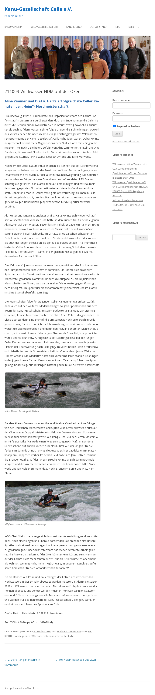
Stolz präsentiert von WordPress (22, 688)
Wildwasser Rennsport (44, 26)
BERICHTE (134, 26)
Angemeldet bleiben (128, 126)
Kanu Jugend (74, 26)
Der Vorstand (98, 26)
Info (117, 26)
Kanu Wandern (13, 26)
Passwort (117, 113)
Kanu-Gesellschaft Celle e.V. (38, 9)
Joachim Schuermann (69, 631)
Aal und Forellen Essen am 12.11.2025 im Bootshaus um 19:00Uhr (128, 205)
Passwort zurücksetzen (126, 141)
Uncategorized (22, 636)
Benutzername (121, 100)
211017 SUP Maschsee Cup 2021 (78, 659)
